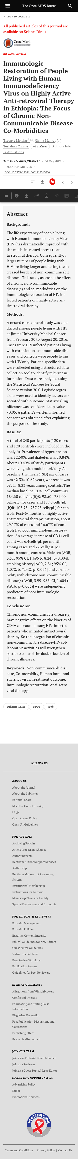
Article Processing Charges (29, 849)
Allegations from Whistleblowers (33, 991)
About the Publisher (25, 793)
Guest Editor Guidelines (27, 948)
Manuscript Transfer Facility (30, 898)
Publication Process (24, 966)
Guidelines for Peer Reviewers (31, 972)
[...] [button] (59, 140)
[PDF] (52, 181)
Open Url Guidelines (25, 824)
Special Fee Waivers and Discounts (34, 904)
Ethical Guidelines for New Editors (34, 942)
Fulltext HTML (16, 706)
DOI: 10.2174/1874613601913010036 (27, 172)
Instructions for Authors (27, 892)
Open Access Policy (24, 818)
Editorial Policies (23, 929)
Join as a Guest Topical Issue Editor (34, 1070)
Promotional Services (26, 1097)
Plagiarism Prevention (26, 1015)
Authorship (19, 868)
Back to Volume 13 (18, 16)
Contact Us (65, 1150)
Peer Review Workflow (26, 960)
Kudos (16, 1091)
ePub (50, 706)
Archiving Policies (23, 843)
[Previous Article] (63, 182)
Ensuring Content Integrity (29, 935)
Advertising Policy (24, 1084)
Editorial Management (26, 923)
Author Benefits (22, 856)
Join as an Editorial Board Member (34, 1058)
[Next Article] (72, 182)
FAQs (15, 812)
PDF (37, 706)
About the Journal (23, 787)
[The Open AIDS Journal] (39, 1124)
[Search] (70, 5)
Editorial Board (22, 800)
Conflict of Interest (24, 998)
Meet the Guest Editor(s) (27, 806)
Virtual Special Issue (25, 954)
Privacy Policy (46, 1150)
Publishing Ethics (23, 1033)
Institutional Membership (28, 886)
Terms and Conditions (19, 1150)
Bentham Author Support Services (34, 862)
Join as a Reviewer (23, 1064)
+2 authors (40, 146)
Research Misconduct (26, 1039)
